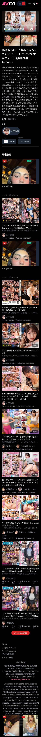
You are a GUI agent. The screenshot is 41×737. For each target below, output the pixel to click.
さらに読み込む (20, 633)
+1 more (33, 489)
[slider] (20, 25)
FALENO (11, 238)
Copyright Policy (9, 647)
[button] (5, 29)
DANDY (14, 492)
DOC (10, 449)
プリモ (11, 538)
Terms (4, 644)
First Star (13, 582)
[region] (20, 21)
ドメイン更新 (7, 657)
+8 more (32, 446)
